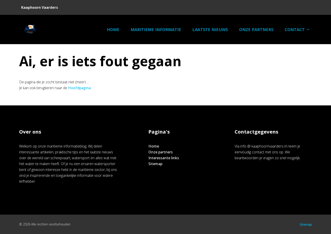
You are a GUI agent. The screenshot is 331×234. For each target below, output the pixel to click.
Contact (295, 29)
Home (113, 29)
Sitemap (155, 163)
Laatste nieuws (210, 29)
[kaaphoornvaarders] (30, 29)
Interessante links (163, 157)
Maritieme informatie (156, 29)
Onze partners (256, 29)
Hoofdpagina (79, 87)
